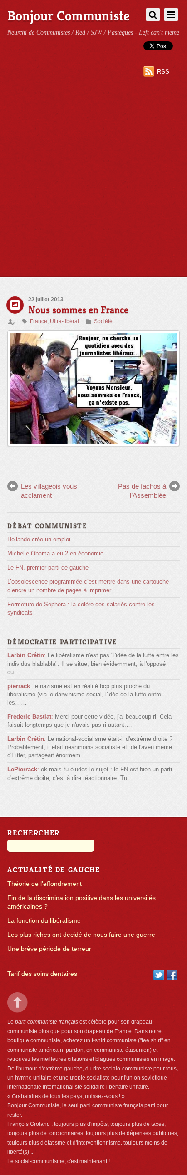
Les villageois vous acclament (49, 490)
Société (103, 321)
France (38, 321)
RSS (163, 71)
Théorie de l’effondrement (44, 883)
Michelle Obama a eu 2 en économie (55, 553)
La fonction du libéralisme (44, 920)
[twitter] (158, 974)
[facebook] (172, 974)
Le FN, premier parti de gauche (48, 567)
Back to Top (17, 1002)
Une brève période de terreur (49, 948)
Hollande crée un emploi (38, 539)
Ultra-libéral (64, 321)
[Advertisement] (93, 178)
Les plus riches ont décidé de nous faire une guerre (81, 934)
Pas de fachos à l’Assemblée (142, 490)
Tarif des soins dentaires (42, 973)
